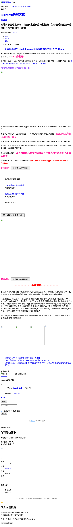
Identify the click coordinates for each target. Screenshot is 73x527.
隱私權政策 (47, 498)
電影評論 (17, 394)
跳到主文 (4, 20)
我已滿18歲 (5, 523)
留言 (20, 388)
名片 (6, 41)
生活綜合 (16, 32)
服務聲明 (54, 498)
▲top (3, 397)
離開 (11, 523)
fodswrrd (4, 376)
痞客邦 (15, 388)
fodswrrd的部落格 (13, 14)
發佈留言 (4, 413)
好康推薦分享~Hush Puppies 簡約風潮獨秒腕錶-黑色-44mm (34, 49)
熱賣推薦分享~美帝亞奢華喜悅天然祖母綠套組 (22, 358)
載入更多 (4, 401)
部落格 (7, 38)
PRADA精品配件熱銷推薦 (14, 185)
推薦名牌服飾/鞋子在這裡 (14, 194)
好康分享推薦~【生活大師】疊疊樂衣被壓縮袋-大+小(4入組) (27, 360)
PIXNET (22, 498)
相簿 (6, 36)
